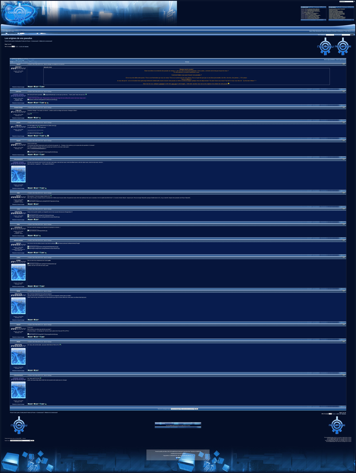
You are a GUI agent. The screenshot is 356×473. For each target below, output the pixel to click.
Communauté (35, 41)
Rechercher (318, 31)
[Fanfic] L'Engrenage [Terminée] (336, 12)
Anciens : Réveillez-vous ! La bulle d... (337, 18)
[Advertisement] (178, 465)
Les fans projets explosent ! (313, 18)
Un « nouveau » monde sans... (314, 15)
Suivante (26, 46)
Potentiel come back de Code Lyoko (337, 14)
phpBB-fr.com (198, 451)
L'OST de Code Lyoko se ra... (313, 10)
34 (23, 46)
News (310, 31)
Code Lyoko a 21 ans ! (309, 12)
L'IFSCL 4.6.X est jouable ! (310, 14)
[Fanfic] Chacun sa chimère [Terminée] (337, 17)
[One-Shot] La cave (333, 9)
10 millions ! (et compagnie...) (312, 13)
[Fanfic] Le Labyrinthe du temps (336, 10)
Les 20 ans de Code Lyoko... (313, 17)
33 (21, 46)
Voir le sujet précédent (329, 59)
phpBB (161, 451)
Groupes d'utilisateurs (337, 31)
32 (20, 46)
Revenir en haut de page (18, 86)
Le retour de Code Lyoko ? (313, 16)
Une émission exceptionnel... (313, 9)
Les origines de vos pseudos (18, 38)
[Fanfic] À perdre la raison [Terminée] (337, 8)
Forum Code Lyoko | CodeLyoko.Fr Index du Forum (17, 41)
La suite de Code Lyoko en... (313, 8)
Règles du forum (10, 31)
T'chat (345, 31)
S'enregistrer (19, 34)
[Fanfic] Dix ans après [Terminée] (336, 16)
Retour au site (351, 31)
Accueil (3, 31)
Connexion (12, 34)
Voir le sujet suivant (341, 59)
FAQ (314, 31)
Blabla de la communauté (46, 41)
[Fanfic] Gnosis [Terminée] (334, 15)
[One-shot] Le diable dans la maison (337, 13)
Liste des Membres (326, 31)
